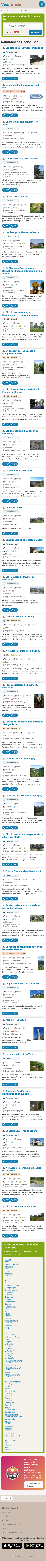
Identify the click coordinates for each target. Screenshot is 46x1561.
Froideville (9, 1323)
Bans (7, 1269)
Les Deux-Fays (10, 1358)
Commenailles (10, 1306)
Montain (8, 1377)
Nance (7, 1379)
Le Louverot (9, 1349)
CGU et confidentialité (10, 1508)
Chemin (8, 1299)
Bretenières (9, 1283)
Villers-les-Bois (10, 1440)
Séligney (8, 1421)
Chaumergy (9, 1292)
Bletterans (9, 1276)
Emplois (5, 1516)
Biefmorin (8, 1273)
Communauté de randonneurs (13, 1532)
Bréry (7, 1280)
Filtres (13, 32)
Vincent (7, 1447)
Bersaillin (8, 1271)
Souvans (8, 1431)
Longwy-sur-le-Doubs (13, 1367)
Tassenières (9, 1433)
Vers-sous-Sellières (12, 1438)
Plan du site (6, 1512)
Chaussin (8, 1295)
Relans (7, 1407)
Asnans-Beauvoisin (12, 1264)
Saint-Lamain (10, 1419)
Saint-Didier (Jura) (11, 1414)
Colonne (8, 1304)
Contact (4, 1528)
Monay (7, 1372)
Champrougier (10, 1287)
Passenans (9, 1388)
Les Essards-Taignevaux (14, 1360)
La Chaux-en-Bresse (12, 1337)
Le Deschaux (9, 1346)
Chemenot (9, 1297)
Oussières (8, 1386)
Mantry (7, 1370)
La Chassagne (10, 1334)
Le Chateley (9, 1344)
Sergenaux (9, 1426)
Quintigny (8, 1400)
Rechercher (35, 32)
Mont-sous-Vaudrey (12, 1374)
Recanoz (8, 1405)
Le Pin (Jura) (9, 1351)
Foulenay (8, 1318)
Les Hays (8, 1363)
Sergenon (8, 1428)
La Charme (9, 1332)
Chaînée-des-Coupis (12, 1285)
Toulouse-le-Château (12, 1435)
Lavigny (8, 1341)
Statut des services (16, 1556)
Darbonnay (9, 1311)
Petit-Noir (8, 1393)
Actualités (5, 1520)
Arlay (7, 1262)
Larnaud (8, 1339)
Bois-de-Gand (10, 1278)
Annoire (8, 1259)
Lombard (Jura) (10, 1365)
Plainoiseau (9, 1396)
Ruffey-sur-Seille (11, 1410)
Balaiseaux (9, 1266)
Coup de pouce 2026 (9, 1524)
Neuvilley (8, 1384)
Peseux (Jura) (10, 1391)
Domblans (9, 1316)
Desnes (7, 1313)
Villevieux (8, 1445)
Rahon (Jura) (9, 1403)
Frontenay (8, 1325)
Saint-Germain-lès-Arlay (14, 1417)
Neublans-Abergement (13, 1381)
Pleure (7, 1398)
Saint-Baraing (10, 1412)
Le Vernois (9, 1353)
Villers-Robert (10, 1442)
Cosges (7, 1309)
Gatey (7, 1327)
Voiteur (7, 1450)
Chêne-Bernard (10, 1302)
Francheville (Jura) (11, 1320)
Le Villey (8, 1356)
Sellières (8, 1424)
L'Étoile (7, 1330)
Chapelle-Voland (11, 1290)
